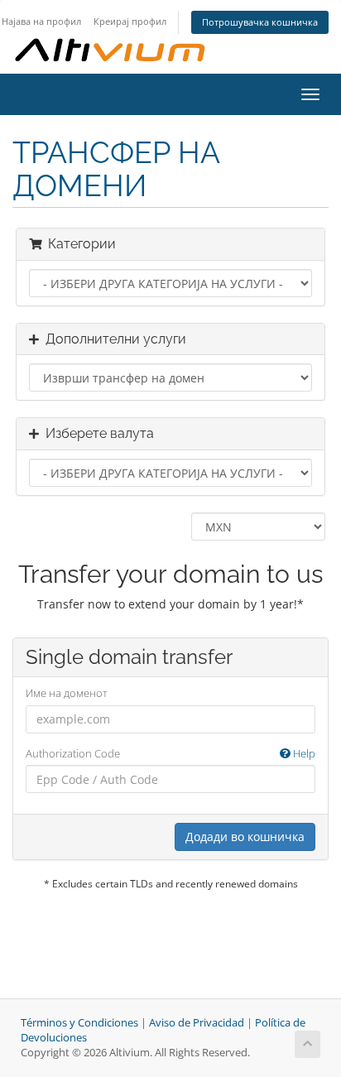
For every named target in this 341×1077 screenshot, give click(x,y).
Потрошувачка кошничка (260, 22)
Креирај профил (130, 21)
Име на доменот (67, 692)
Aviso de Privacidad (196, 1023)
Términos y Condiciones (79, 1023)
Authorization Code (170, 753)
